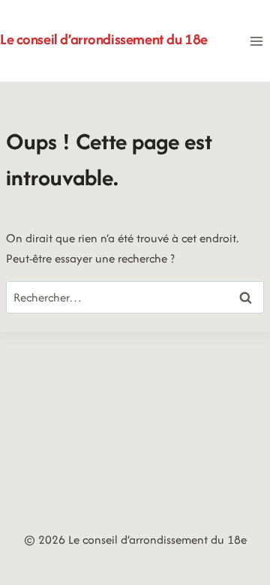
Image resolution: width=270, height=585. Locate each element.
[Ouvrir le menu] (256, 40)
